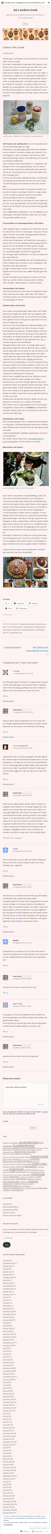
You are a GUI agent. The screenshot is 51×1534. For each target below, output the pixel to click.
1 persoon (18, 838)
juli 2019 (6, 1348)
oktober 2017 (7, 1405)
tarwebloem (8, 1183)
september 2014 (8, 1510)
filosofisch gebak (9, 1212)
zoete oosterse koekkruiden (36, 1188)
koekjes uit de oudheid (23, 1164)
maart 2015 (7, 1493)
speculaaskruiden (11, 1181)
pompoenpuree (8, 1175)
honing (16, 1159)
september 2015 (8, 1476)
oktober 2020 (7, 1317)
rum (35, 1177)
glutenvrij (39, 1150)
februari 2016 (7, 1462)
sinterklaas (21, 1178)
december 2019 (8, 1334)
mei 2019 (6, 1354)
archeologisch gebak (10, 1209)
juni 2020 (6, 1323)
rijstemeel (38, 1174)
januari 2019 (7, 1365)
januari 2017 (7, 1430)
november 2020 (8, 1314)
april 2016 (6, 1456)
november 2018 (8, 1371)
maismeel (16, 1169)
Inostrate (17, 710)
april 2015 (6, 1490)
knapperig (35, 1162)
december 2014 (8, 1501)
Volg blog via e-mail (10, 1224)
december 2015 (8, 1467)
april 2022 (6, 1280)
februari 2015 (7, 1496)
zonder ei (7, 1190)
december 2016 (8, 1433)
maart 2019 (7, 1359)
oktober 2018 (7, 1374)
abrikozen (6, 1143)
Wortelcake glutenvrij (12, 647)
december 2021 (8, 1286)
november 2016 (8, 1436)
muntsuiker (16, 630)
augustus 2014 (8, 1513)
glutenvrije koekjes (9, 1154)
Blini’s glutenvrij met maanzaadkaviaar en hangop (37, 650)
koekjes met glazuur (9, 1164)
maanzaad (41, 1167)
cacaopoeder (31, 1148)
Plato (28, 1172)
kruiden (12, 1167)
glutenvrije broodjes (25, 1151)
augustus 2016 (8, 1445)
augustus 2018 (8, 1379)
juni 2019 (6, 1351)
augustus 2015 (8, 1479)
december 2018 (8, 1368)
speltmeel (24, 1182)
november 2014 (8, 1504)
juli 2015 (6, 1481)
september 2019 (8, 1342)
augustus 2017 (8, 1410)
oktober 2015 (7, 1473)
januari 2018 (7, 1396)
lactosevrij (31, 1166)
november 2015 (8, 1470)
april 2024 (6, 1269)
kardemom (26, 1159)
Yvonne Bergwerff (20, 745)
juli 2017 (6, 1413)
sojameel (30, 1179)
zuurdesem (17, 1189)
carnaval (39, 1148)
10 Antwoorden (8, 53)
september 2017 (8, 1408)
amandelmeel (28, 1142)
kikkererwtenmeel (10, 1161)
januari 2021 (7, 1308)
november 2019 (8, 1337)
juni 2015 (6, 1484)
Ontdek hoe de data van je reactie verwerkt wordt (25, 1113)
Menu (25, 24)
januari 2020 (7, 1331)
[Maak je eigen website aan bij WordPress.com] (25, 2)
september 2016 (8, 1442)
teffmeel (17, 1183)
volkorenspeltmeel (24, 1186)
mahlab (6, 1170)
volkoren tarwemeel (12, 1188)
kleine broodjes (24, 1161)
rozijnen (30, 1177)
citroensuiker (18, 627)
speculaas (38, 1179)
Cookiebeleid (8, 1525)
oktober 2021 (7, 1291)
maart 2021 (7, 1306)
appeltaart (8, 1146)
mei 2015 (6, 1487)
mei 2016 (6, 1453)
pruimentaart (18, 1175)
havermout (7, 1159)
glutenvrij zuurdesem (23, 1154)
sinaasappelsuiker (28, 630)
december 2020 (8, 1311)
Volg (6, 1245)
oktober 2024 (7, 1266)
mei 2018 (6, 1385)
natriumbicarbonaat (31, 1170)
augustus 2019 (8, 1345)
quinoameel (27, 1175)
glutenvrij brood (8, 1152)
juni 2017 (6, 1416)
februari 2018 (7, 1393)
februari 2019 (7, 1362)
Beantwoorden (8, 701)
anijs (41, 1142)
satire (39, 1177)
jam (21, 1159)
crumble (45, 1148)
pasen (12, 1172)
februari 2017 (7, 1428)
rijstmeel (6, 1177)
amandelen (14, 1143)
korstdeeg (6, 1167)
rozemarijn (23, 1177)
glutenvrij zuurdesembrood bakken (14, 1157)
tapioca (33, 1181)
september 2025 (8, 1263)
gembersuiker (29, 627)
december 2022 (8, 1277)
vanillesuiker (40, 630)
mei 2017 (6, 1419)
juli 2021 (6, 1297)
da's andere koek (25, 10)
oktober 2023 (7, 1272)
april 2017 (6, 1422)
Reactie (41, 1104)
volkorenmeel (10, 1185)
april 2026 (6, 1260)
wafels (23, 1188)
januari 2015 (7, 1498)
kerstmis (35, 1159)
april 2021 (6, 1303)
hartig (28, 1157)
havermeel (39, 1156)
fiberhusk (10, 1150)
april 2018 (6, 1388)
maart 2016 (7, 1459)
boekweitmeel (24, 1145)
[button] (18, 568)
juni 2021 (6, 1300)
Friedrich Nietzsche (19, 1150)
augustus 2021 (8, 1294)
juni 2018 (6, 1382)
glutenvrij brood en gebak (12, 1215)
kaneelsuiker (39, 627)
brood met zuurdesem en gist (14, 1148)
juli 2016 (6, 1447)
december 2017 (8, 1399)
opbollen (41, 1170)
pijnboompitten (21, 1172)
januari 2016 (7, 1464)
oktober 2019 (7, 1340)
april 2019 (6, 1357)
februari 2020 (7, 1328)
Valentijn (31, 1184)
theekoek (24, 1184)
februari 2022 (7, 1283)
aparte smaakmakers (10, 1207)
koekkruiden (39, 1163)
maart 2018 (7, 1391)
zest (4, 632)
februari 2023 (7, 1274)
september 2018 (8, 1376)
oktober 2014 (7, 1507)
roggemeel (14, 1176)
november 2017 (8, 1402)
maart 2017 (7, 1425)
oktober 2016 (7, 1439)
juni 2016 (6, 1450)
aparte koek (24, 624)
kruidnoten (20, 1166)
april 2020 (6, 1325)
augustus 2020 (8, 1320)
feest (5, 1150)
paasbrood (6, 1172)
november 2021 (8, 1289)
